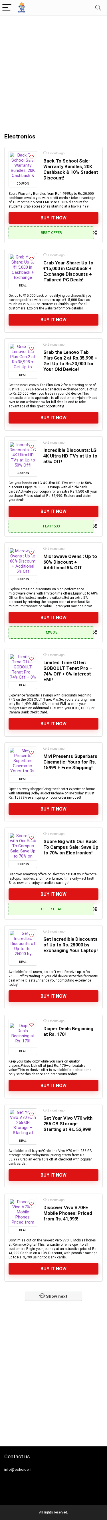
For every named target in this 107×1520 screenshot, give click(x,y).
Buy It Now (53, 218)
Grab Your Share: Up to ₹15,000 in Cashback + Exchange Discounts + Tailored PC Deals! (68, 271)
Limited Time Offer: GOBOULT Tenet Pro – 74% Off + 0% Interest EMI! (67, 671)
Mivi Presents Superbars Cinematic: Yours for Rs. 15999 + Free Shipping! (70, 762)
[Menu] (7, 7)
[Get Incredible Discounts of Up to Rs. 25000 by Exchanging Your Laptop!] (23, 944)
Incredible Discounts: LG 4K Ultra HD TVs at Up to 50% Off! (70, 456)
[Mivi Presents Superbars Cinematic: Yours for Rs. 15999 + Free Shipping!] (23, 761)
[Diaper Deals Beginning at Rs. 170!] (23, 1033)
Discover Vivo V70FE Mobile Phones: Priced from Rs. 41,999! (67, 1213)
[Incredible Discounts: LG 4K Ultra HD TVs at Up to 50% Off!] (23, 455)
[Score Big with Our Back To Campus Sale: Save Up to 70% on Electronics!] (23, 846)
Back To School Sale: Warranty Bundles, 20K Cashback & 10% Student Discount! (70, 169)
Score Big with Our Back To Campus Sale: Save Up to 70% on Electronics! (70, 847)
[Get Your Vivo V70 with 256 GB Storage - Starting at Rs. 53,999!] (23, 1123)
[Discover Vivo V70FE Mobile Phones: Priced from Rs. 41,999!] (23, 1212)
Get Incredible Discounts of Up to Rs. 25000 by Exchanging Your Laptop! (70, 945)
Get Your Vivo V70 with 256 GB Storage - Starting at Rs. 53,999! (67, 1123)
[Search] (98, 7)
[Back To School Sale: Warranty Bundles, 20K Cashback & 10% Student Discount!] (23, 165)
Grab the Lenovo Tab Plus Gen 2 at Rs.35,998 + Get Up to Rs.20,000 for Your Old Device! (70, 361)
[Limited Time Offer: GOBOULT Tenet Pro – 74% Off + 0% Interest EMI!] (23, 667)
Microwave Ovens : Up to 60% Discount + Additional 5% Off (70, 562)
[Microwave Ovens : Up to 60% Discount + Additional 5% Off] (23, 561)
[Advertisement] (53, 71)
